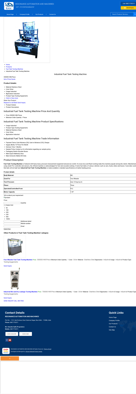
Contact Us (52, 14)
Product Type (10, 128)
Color (7, 132)
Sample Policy (10, 149)
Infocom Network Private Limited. (33, 351)
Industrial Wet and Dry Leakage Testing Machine (20, 292)
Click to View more (12, 98)
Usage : (116, 260)
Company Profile (24, 14)
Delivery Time (10, 147)
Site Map (112, 330)
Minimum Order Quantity (13, 117)
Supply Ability (10, 145)
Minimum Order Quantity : (60, 260)
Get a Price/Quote (9, 79)
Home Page (10, 14)
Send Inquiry (21, 103)
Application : (102, 260)
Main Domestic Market (13, 156)
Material (8, 130)
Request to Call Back (10, 103)
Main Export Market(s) (13, 154)
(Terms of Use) (47, 349)
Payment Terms (11, 142)
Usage (8, 125)
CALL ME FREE (19, 301)
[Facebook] (6, 341)
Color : (73, 260)
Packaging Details (12, 151)
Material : (86, 260)
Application (9, 134)
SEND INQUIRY (9, 301)
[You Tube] (9, 341)
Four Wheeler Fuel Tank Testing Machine (18, 260)
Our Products (39, 14)
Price (7, 115)
